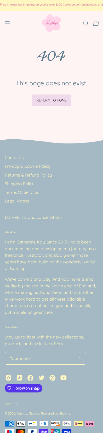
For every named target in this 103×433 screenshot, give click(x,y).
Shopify (64, 413)
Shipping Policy (19, 183)
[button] (85, 23)
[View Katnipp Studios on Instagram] (8, 377)
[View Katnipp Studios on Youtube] (63, 377)
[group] (51, 5)
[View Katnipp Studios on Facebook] (30, 377)
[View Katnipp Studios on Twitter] (41, 377)
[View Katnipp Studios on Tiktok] (19, 377)
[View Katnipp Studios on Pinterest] (52, 377)
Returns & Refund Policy (28, 175)
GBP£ (9, 404)
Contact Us (15, 157)
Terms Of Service (21, 192)
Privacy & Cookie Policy (28, 166)
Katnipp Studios (28, 413)
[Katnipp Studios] (51, 23)
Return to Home (51, 100)
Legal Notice (17, 200)
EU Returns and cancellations (33, 217)
